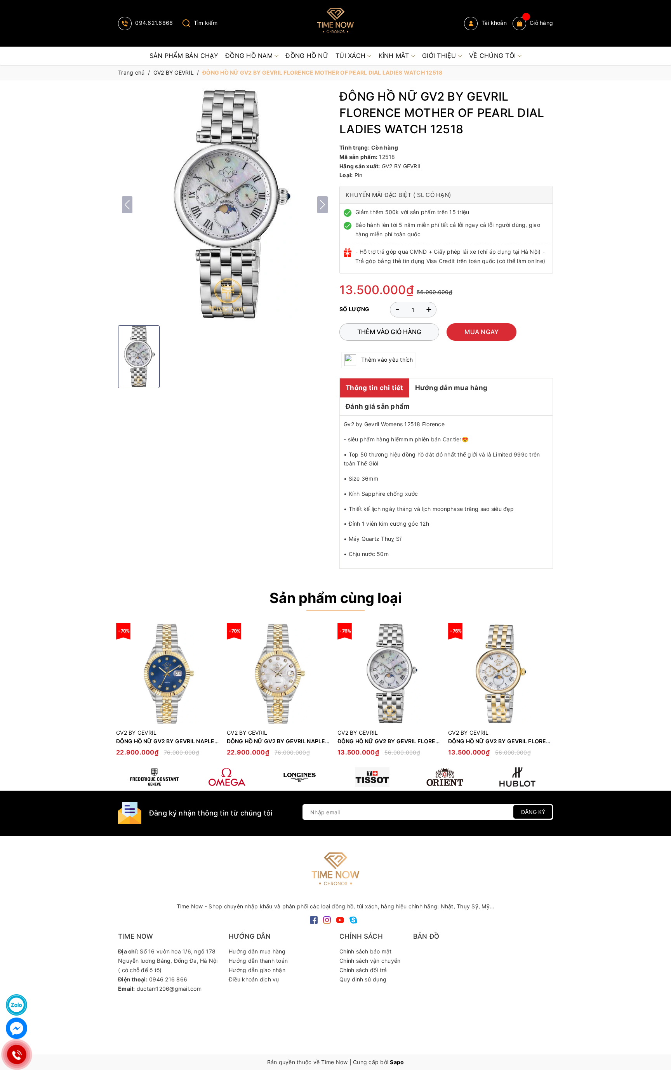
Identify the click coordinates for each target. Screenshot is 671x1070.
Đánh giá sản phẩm (378, 406)
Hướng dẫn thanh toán (258, 960)
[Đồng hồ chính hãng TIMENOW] (154, 777)
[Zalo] (16, 1005)
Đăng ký (533, 812)
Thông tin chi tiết (374, 388)
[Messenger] (16, 1028)
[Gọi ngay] (17, 1054)
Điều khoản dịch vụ (254, 979)
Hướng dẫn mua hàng (451, 388)
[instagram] (327, 919)
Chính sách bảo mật (365, 951)
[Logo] (335, 23)
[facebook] (314, 919)
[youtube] (340, 919)
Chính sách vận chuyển (369, 960)
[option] (167, 693)
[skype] (353, 919)
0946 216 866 (168, 979)
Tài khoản (493, 22)
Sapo (397, 1062)
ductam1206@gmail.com (169, 988)
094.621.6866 (153, 22)
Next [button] (547, 693)
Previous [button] (124, 693)
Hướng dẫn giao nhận (257, 970)
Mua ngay (481, 332)
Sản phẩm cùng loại (335, 597)
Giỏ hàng (541, 22)
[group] (225, 204)
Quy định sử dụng (362, 979)
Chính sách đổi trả (363, 970)
